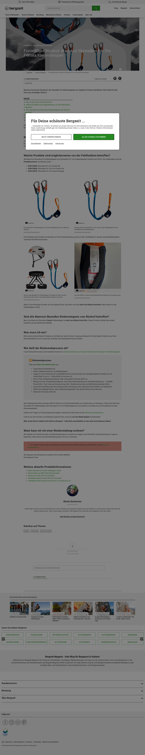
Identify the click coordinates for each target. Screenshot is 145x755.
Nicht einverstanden (51, 137)
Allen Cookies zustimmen (94, 137)
